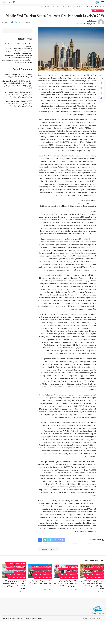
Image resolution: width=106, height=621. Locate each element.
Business (36, 566)
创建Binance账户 (26, 81)
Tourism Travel (97, 574)
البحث (5, 30)
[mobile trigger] (102, 2)
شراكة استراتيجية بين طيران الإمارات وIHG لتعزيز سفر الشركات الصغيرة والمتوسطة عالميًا (66, 583)
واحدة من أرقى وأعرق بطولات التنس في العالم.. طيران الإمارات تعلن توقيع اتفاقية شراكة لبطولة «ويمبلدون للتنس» (17, 84)
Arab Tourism (98, 566)
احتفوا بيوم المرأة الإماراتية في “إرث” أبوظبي (17, 48)
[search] (14, 2)
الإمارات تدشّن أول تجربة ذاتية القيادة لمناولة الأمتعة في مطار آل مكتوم (40, 583)
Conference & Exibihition (94, 569)
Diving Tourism (19, 569)
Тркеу (30, 74)
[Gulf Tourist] (97, 2)
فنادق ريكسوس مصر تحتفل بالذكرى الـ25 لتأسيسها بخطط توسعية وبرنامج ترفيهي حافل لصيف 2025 (17, 94)
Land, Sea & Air (98, 10)
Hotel (49, 571)
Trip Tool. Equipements (95, 577)
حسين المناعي (91, 21)
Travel (87, 574)
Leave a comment (47, 549)
